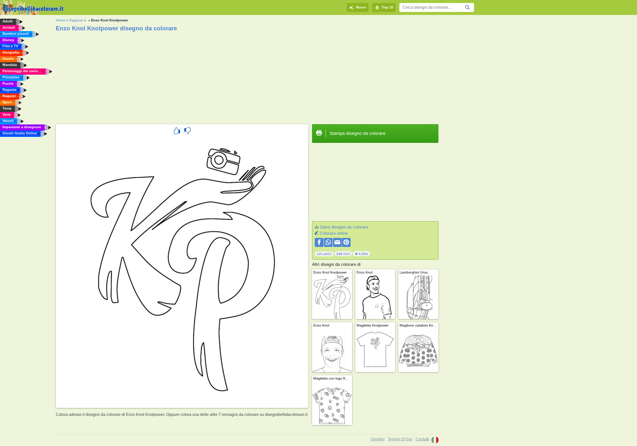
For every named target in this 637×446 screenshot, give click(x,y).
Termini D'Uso (400, 439)
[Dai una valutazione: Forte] (177, 131)
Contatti (422, 439)
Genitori (378, 439)
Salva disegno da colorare (344, 227)
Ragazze (76, 20)
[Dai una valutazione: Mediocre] (187, 131)
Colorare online (334, 233)
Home (60, 20)
